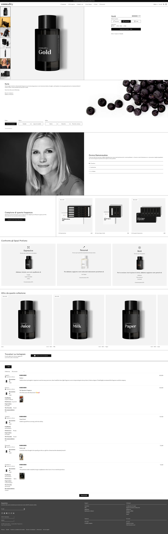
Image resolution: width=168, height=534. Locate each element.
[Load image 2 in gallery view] (5, 22)
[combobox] (155, 4)
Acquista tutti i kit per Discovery (15, 219)
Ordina (7, 371)
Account (128, 521)
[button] (63, 4)
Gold (10, 382)
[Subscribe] (23, 508)
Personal (117, 21)
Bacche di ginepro (11, 123)
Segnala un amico (130, 523)
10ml (125, 25)
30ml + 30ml (119, 25)
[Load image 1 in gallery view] (5, 12)
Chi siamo (87, 521)
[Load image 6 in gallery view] (5, 74)
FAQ (85, 507)
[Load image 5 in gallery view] (5, 53)
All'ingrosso (128, 509)
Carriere (128, 512)
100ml (113, 25)
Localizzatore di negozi (131, 506)
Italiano (155, 4)
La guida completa (88, 523)
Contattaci (87, 506)
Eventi (127, 514)
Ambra (51, 123)
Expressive (127, 21)
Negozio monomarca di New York (133, 507)
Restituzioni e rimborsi (89, 511)
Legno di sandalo (37, 123)
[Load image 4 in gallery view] (5, 43)
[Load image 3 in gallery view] (5, 32)
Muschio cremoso (76, 123)
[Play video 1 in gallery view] (5, 63)
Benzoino (64, 123)
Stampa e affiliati (129, 511)
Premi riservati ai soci (130, 524)
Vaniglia (24, 123)
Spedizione (87, 509)
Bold (137, 21)
